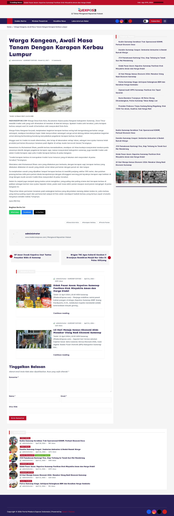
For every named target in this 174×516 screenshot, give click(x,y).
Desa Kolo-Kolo (73, 222)
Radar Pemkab (26, 481)
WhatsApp (15, 212)
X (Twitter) (40, 212)
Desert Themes (68, 512)
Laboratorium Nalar (80, 21)
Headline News (59, 21)
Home (9, 27)
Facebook (27, 212)
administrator (17, 60)
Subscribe (155, 21)
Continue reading (61, 313)
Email (64, 396)
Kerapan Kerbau (89, 222)
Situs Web (13, 407)
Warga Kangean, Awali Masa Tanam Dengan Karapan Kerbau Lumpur (40, 27)
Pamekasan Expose (42, 455)
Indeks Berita (20, 21)
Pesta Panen (105, 222)
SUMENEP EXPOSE (30, 60)
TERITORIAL (25, 438)
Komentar (14, 377)
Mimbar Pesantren (40, 21)
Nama (12, 396)
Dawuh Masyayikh (27, 455)
